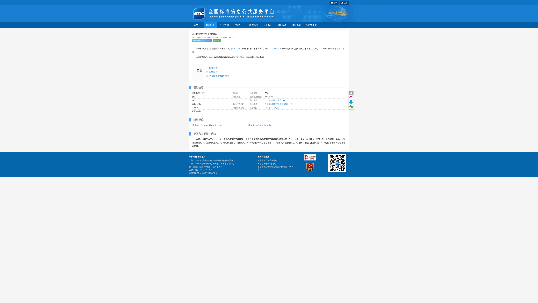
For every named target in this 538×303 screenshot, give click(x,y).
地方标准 (239, 25)
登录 (335, 2)
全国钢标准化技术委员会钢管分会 (278, 104)
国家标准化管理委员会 (267, 163)
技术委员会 (311, 25)
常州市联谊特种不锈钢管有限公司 (208, 125)
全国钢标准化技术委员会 (275, 100)
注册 (345, 2)
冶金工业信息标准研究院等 (262, 125)
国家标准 (210, 25)
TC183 (237, 48)
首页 (196, 25)
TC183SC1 (276, 48)
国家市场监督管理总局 (267, 160)
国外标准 (296, 25)
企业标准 (268, 25)
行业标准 (224, 25)
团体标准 (253, 25)
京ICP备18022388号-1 (207, 173)
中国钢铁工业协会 (272, 108)
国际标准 (282, 25)
